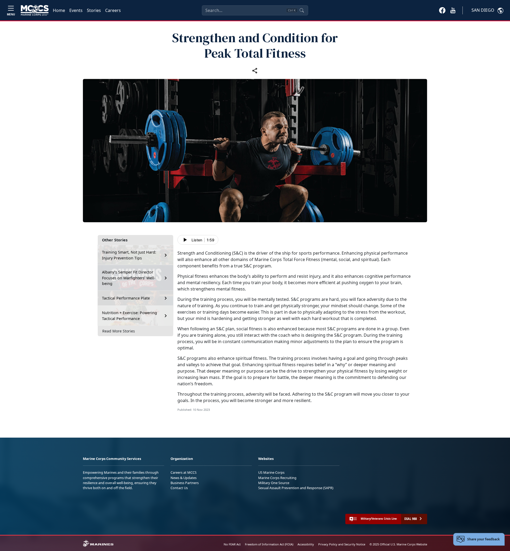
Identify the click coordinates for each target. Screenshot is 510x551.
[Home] (35, 10)
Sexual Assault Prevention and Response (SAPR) (295, 487)
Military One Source (273, 482)
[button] (442, 10)
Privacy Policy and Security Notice (341, 544)
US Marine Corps (271, 472)
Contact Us (179, 487)
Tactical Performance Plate (126, 298)
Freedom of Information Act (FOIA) (269, 544)
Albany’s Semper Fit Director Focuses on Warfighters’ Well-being (128, 278)
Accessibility (306, 544)
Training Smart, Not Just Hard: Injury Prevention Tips (129, 255)
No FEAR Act (232, 544)
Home (59, 10)
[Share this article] (255, 70)
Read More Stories (118, 331)
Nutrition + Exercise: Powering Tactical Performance (129, 315)
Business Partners (185, 482)
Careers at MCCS (184, 472)
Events (76, 10)
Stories (94, 10)
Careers (113, 10)
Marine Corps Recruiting (277, 477)
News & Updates (184, 477)
